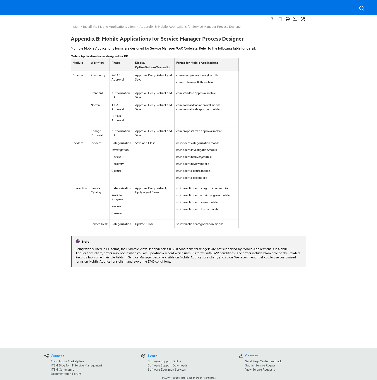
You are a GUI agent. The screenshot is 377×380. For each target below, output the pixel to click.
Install (75, 26)
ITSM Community (62, 369)
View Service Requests (260, 369)
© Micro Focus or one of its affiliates (189, 377)
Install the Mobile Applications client (109, 26)
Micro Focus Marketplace (67, 361)
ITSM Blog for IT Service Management (76, 365)
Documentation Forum (66, 373)
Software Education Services (167, 369)
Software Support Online (164, 361)
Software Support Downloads (167, 365)
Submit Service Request (261, 365)
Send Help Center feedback (263, 361)
